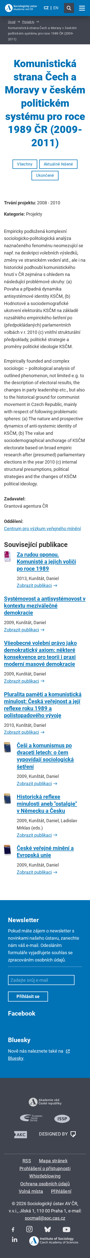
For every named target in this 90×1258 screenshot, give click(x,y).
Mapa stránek (53, 1160)
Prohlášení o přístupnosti (45, 1168)
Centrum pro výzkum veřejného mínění (42, 528)
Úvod (11, 22)
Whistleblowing (44, 1176)
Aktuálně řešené (58, 164)
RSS (26, 1160)
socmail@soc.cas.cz (45, 1218)
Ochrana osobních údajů (45, 1183)
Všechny (24, 164)
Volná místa (31, 1191)
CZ (46, 8)
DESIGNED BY (54, 1134)
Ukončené (45, 175)
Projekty (28, 22)
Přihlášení (61, 1191)
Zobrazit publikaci (34, 585)
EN (55, 8)
